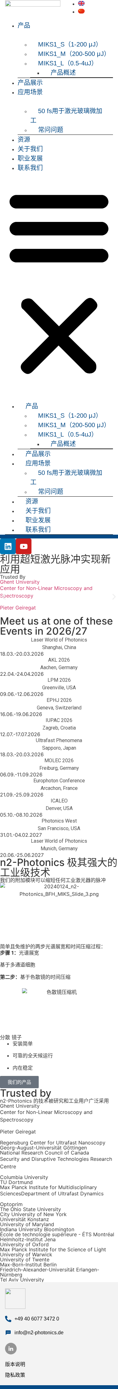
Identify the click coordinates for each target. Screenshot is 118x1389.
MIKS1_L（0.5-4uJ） (68, 63)
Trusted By (12, 577)
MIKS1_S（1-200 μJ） (70, 44)
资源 (24, 139)
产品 (24, 25)
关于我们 (30, 149)
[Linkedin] (8, 546)
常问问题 (50, 129)
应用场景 (30, 92)
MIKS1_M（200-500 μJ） (74, 53)
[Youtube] (23, 546)
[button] (59, 282)
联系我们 (30, 167)
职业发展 (30, 158)
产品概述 (63, 72)
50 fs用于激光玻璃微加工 (66, 115)
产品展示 (30, 82)
